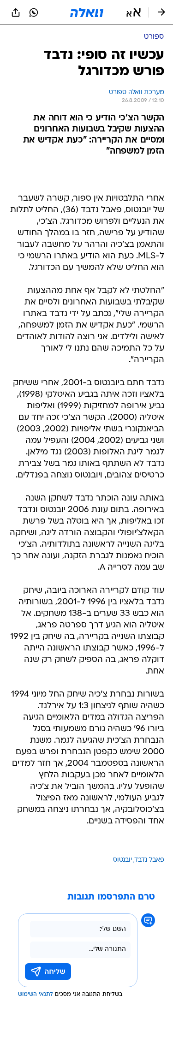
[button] (133, 12)
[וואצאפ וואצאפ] (33, 12)
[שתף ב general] (16, 12)
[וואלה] (86, 12)
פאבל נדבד (149, 860)
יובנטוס (122, 860)
